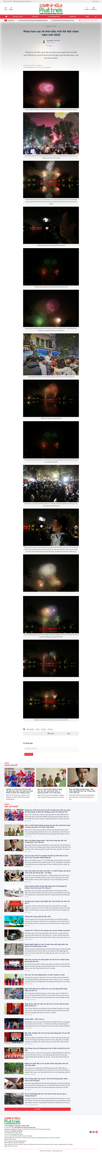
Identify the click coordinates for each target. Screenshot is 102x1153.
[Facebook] (91, 1132)
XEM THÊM (37, 1109)
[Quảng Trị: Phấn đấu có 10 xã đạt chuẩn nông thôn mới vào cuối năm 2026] (14, 1068)
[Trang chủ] (6, 17)
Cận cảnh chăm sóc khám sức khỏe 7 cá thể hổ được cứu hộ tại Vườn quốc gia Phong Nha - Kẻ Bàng (47, 872)
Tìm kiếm (86, 9)
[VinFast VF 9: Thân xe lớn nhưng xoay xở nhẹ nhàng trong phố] (14, 935)
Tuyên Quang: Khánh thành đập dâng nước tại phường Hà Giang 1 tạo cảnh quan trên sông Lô (46, 887)
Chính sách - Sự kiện (29, 983)
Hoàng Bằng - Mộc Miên (53, 40)
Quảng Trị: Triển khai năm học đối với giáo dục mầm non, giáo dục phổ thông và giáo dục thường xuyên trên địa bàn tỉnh (19, 791)
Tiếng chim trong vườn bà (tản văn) (38, 916)
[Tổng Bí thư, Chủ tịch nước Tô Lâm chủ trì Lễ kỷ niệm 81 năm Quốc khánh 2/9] (14, 1009)
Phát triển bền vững (28, 939)
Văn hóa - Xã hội (51, 26)
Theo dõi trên (49, 45)
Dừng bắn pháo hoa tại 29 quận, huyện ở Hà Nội (37, 67)
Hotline (11, 9)
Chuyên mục (93, 9)
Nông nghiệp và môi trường (30, 999)
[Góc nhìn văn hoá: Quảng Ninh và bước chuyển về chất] (14, 979)
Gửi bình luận (28, 754)
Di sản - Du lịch (28, 1089)
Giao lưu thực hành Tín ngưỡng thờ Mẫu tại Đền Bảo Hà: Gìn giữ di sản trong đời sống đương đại (46, 856)
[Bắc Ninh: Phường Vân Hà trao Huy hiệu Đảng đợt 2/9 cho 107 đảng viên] (14, 1038)
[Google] (94, 1132)
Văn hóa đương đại (28, 1028)
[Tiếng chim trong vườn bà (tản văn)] (14, 921)
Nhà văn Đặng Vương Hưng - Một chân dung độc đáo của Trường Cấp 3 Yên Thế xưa (82, 791)
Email (5, 9)
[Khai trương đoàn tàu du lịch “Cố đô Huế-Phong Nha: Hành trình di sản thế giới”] (14, 1083)
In (69, 733)
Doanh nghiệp (27, 970)
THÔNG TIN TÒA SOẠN (45, 1150)
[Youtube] (97, 1132)
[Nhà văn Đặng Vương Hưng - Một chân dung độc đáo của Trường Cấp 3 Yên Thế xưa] (82, 777)
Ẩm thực (26, 1059)
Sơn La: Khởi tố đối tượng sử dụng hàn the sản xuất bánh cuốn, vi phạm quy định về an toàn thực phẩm (50, 791)
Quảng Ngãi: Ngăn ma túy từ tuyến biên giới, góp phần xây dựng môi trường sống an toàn (46, 945)
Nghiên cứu (27, 925)
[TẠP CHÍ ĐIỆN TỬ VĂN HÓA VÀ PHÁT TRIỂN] (51, 9)
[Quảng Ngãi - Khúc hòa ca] (14, 1024)
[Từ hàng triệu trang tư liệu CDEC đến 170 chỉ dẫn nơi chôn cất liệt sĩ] (14, 906)
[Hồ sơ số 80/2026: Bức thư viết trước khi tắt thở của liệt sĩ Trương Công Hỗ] (14, 1098)
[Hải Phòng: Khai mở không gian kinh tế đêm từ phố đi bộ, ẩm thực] (14, 1053)
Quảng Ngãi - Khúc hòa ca (34, 1019)
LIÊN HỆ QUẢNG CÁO (57, 1150)
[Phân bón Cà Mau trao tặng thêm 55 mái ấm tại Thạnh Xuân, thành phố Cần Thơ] (14, 964)
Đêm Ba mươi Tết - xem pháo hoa (34, 65)
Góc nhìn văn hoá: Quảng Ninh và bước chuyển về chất (45, 975)
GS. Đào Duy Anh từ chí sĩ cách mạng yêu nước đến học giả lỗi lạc (32, 20)
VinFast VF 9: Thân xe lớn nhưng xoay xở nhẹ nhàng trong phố (47, 930)
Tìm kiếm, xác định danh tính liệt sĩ (31, 1104)
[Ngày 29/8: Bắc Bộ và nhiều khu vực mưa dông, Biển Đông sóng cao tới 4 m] (14, 993)
